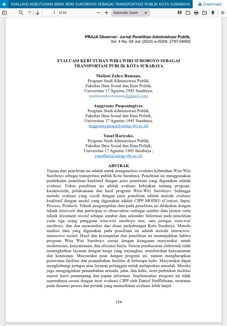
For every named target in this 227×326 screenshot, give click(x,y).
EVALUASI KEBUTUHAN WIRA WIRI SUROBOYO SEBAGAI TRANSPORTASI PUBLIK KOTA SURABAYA (100, 4)
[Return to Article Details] (4, 4)
